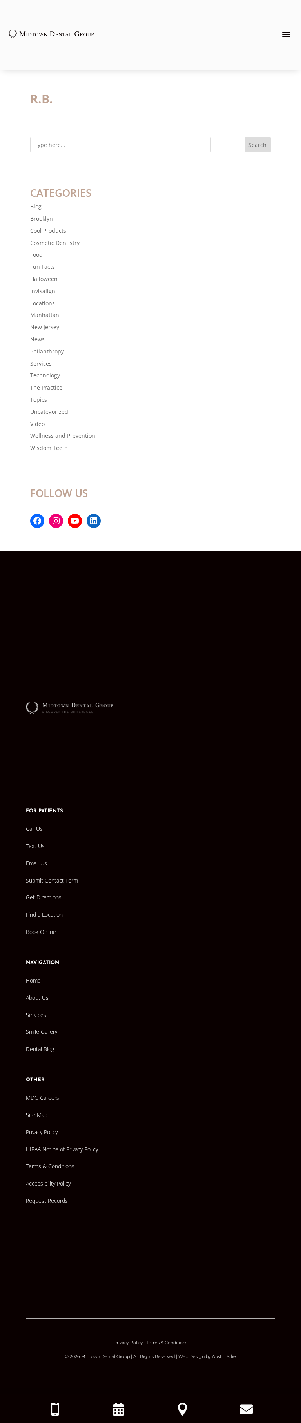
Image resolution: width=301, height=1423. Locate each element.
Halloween (44, 279)
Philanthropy (47, 351)
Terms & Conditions (167, 1342)
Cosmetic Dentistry (55, 243)
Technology (45, 375)
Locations (42, 303)
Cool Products (48, 230)
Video (37, 424)
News (37, 339)
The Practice (46, 387)
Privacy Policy (128, 1342)
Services (41, 363)
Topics (38, 399)
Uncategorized (49, 411)
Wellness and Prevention (62, 435)
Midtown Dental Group (105, 1356)
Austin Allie (224, 1356)
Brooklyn (41, 218)
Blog (36, 206)
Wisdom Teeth (49, 447)
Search (257, 145)
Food (36, 254)
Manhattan (44, 315)
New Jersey (44, 327)
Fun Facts (42, 266)
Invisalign (42, 291)
